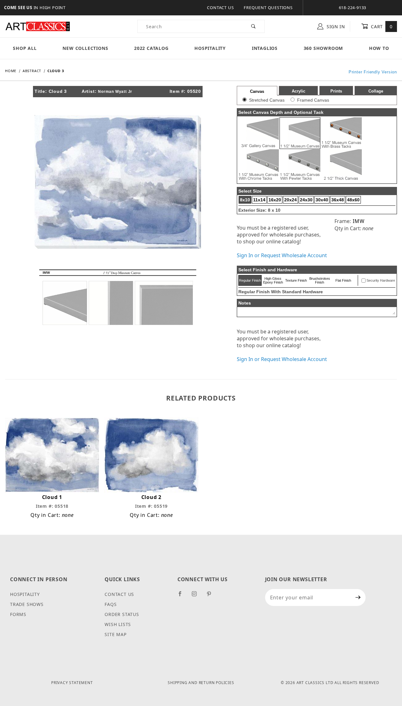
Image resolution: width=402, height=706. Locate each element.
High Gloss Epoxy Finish (273, 280)
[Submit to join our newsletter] (358, 597)
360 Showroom (323, 48)
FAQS (111, 604)
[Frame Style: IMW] (117, 296)
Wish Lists (118, 624)
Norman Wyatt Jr (115, 91)
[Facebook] (182, 596)
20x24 (290, 199)
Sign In (335, 26)
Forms (18, 614)
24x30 (306, 199)
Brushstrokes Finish (319, 280)
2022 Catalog (151, 48)
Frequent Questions (268, 7)
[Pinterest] (211, 596)
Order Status (122, 614)
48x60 (353, 199)
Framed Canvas (313, 100)
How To (379, 48)
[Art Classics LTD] (37, 26)
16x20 (275, 199)
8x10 (245, 199)
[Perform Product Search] (253, 26)
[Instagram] (197, 596)
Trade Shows (27, 604)
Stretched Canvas (267, 100)
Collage (375, 91)
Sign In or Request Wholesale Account (282, 255)
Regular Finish (250, 280)
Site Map (115, 634)
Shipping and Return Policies (201, 682)
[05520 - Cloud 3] (118, 181)
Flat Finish (343, 280)
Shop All (24, 48)
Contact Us (220, 7)
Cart (381, 26)
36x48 (337, 199)
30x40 (322, 199)
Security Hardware (381, 280)
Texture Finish (296, 280)
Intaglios (265, 48)
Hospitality (210, 48)
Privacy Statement (72, 682)
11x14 (259, 199)
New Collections (85, 48)
